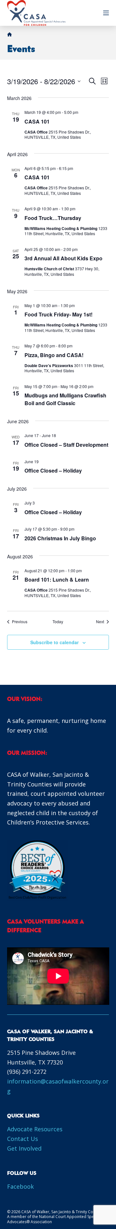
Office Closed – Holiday (53, 470)
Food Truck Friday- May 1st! (58, 314)
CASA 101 (37, 121)
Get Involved (24, 1148)
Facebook (20, 1186)
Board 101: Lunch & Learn (56, 579)
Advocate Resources (35, 1129)
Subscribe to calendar (54, 642)
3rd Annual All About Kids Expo (63, 258)
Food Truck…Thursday (52, 218)
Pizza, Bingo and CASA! (53, 355)
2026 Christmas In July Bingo (60, 538)
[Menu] (106, 13)
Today (58, 621)
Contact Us (22, 1139)
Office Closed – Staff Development (66, 444)
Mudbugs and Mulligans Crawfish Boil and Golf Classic (65, 399)
